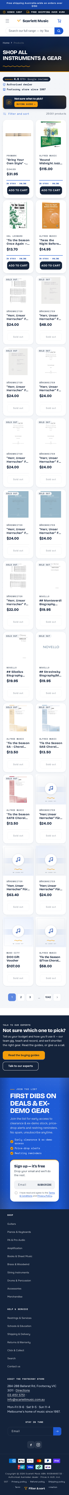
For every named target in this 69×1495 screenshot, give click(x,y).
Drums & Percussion (19, 1280)
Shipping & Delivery (18, 1334)
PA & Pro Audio (16, 1240)
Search (11, 1358)
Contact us (13, 1366)
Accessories (14, 1288)
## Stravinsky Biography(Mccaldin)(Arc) (50, 673)
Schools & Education (19, 1326)
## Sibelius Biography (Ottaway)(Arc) (18, 673)
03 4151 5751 (16, 1395)
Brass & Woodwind (18, 1264)
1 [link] (12, 997)
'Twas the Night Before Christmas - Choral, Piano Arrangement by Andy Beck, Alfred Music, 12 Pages (50, 242)
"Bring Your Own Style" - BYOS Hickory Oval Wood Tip (18, 161)
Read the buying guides (23, 1055)
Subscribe (45, 1185)
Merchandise (14, 1296)
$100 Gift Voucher (13, 958)
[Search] (58, 30)
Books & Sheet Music (19, 1256)
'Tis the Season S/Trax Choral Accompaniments (50, 958)
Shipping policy (56, 1481)
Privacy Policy (44, 1195)
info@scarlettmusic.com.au (26, 1399)
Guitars (11, 1223)
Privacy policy (19, 1481)
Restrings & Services (19, 1318)
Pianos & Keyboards (19, 1232)
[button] (7, 21)
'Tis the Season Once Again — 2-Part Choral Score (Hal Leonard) (18, 242)
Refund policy (37, 1481)
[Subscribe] (57, 1431)
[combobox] (30, 30)
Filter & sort (37, 1488)
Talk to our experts (20, 1066)
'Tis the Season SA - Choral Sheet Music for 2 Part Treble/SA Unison (18, 744)
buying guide (26, 104)
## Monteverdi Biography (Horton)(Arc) (50, 602)
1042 (48, 997)
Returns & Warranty (19, 1342)
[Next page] (57, 997)
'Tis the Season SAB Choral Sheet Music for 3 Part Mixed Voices (50, 744)
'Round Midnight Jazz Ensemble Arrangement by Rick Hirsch (50, 161)
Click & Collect (15, 1350)
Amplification (14, 1248)
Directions (23, 1390)
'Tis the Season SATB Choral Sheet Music (18, 816)
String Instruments (18, 1272)
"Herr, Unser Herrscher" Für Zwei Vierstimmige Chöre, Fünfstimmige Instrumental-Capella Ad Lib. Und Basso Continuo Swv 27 (18, 317)
